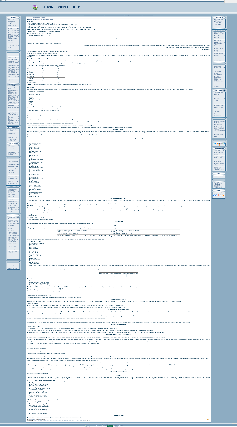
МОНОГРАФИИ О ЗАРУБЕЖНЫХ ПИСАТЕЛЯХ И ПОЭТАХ (219, 26)
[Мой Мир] (224, 143)
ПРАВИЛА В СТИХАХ (11, 133)
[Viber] (221, 143)
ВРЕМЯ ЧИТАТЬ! (109, 15)
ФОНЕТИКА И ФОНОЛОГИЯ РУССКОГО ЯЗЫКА (12, 172)
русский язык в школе (65, 420)
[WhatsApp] (222, 143)
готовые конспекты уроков (81, 420)
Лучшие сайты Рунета (218, 186)
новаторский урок (48, 420)
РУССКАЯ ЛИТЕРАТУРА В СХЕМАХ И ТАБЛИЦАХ (12, 268)
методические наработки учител (40, 420)
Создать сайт (216, 182)
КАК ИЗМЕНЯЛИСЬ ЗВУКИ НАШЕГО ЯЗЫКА (12, 174)
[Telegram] (218, 143)
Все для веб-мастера (218, 183)
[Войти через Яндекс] (218, 195)
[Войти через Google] (221, 195)
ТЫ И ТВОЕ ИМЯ (11, 170)
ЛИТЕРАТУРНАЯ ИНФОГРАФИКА (219, 165)
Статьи (31, 17)
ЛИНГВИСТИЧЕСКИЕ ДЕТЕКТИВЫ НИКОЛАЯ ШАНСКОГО (13, 168)
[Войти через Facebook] (216, 195)
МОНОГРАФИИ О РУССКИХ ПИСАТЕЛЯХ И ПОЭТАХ (218, 24)
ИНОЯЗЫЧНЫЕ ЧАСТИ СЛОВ (13, 137)
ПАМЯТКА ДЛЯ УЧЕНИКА (12, 132)
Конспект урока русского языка (56, 420)
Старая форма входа (218, 197)
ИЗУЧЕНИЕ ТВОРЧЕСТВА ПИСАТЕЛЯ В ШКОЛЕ (218, 22)
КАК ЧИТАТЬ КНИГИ (118, 15)
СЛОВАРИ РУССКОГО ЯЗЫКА (13, 161)
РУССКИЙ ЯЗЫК (43, 17)
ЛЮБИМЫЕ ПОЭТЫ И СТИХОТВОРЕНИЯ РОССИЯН (219, 169)
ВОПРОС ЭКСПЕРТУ (148, 15)
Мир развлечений (217, 185)
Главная (28, 17)
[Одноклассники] (217, 143)
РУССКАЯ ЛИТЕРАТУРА (12, 266)
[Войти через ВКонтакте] (214, 195)
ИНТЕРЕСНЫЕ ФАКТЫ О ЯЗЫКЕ (13, 183)
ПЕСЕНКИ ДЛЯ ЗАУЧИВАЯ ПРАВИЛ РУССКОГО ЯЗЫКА (12, 135)
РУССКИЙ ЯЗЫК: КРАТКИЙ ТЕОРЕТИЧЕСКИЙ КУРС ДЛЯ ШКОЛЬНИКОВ (12, 130)
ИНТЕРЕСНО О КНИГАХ (218, 157)
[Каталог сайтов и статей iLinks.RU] (115, 426)
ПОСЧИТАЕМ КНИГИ (217, 167)
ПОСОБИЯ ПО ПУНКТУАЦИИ (13, 166)
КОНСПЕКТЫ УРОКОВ (36, 17)
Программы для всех (218, 184)
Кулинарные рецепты (218, 187)
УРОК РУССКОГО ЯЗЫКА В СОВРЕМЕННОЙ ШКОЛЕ (12, 265)
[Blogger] (219, 145)
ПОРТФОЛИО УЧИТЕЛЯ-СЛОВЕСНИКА (94, 15)
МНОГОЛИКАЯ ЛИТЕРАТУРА (218, 152)
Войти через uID (219, 192)
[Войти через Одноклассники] (223, 195)
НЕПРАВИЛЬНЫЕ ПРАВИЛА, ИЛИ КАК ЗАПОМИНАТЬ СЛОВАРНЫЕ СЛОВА (12, 139)
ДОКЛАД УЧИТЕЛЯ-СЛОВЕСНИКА (133, 15)
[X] (220, 143)
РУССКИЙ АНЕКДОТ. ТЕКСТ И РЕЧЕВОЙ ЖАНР (218, 159)
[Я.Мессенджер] (214, 143)
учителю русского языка (72, 420)
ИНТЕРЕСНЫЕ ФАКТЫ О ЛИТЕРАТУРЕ (218, 154)
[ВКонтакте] (215, 143)
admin (40, 419)
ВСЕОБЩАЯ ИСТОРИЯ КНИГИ (219, 156)
